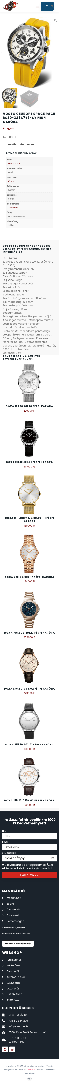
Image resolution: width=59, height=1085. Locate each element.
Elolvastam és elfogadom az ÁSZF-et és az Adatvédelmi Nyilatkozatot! (28, 866)
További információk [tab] (21, 144)
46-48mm (13, 207)
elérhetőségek (18, 1007)
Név (4, 831)
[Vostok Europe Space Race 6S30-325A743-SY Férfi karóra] (29, 52)
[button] (37, 6)
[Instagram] (12, 1049)
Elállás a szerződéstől (18, 943)
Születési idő (9, 853)
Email (5, 842)
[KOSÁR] (47, 6)
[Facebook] (5, 1049)
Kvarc (11, 181)
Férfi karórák (14, 163)
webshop (12, 952)
